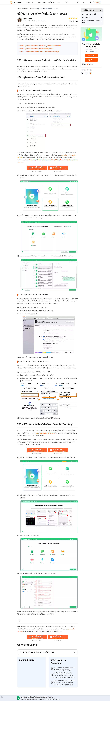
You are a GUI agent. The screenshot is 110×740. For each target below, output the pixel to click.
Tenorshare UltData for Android (45, 433)
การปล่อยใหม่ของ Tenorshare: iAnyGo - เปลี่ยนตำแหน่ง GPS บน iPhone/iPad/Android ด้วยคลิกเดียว (64, 675)
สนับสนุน (82, 2)
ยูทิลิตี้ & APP (51, 2)
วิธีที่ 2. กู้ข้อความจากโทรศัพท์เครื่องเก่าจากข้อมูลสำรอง (36, 49)
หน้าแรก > (22, 8)
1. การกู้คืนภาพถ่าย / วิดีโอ (89, 14)
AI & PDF (59, 2)
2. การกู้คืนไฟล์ (86, 17)
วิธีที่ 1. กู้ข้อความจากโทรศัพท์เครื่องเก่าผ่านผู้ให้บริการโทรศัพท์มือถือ (40, 46)
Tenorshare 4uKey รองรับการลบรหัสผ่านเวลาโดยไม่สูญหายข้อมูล (64, 669)
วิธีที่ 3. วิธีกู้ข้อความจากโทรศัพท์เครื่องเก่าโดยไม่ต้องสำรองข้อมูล (39, 52)
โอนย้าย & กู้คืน (41, 2)
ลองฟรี (92, 55)
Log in (97, 2)
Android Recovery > (31, 8)
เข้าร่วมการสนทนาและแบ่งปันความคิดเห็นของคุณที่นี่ (38, 652)
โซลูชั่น (66, 2)
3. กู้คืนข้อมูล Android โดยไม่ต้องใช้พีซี (91, 21)
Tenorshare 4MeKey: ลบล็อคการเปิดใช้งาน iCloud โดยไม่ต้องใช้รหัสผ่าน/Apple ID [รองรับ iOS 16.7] (64, 683)
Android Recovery (41, 21)
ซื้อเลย (92, 60)
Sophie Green (27, 19)
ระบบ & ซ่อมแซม (30, 2)
